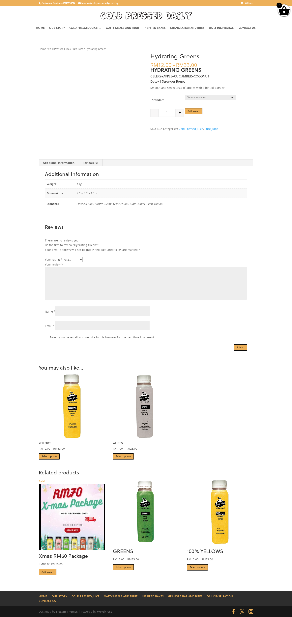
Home (42, 49)
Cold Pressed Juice (59, 49)
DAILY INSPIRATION (221, 28)
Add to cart (194, 111)
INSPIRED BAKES (155, 28)
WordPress (104, 611)
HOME (40, 28)
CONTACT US (247, 28)
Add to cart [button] (48, 572)
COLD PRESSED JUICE (83, 28)
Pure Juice (77, 49)
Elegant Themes (67, 611)
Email (50, 326)
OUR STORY (57, 28)
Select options (49, 456)
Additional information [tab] (58, 163)
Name (50, 311)
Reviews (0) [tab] (90, 163)
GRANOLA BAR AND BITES (187, 28)
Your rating (53, 259)
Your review (54, 264)
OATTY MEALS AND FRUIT (122, 28)
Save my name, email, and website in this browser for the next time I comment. (102, 337)
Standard (158, 100)
